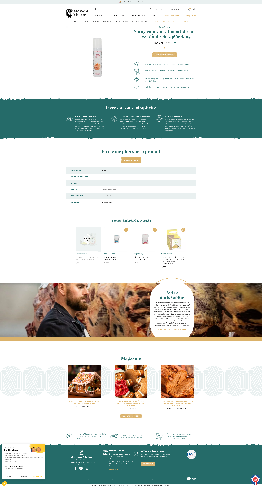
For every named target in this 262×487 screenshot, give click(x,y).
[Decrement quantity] (146, 48)
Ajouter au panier (164, 55)
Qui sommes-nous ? (94, 479)
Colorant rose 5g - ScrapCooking (141, 258)
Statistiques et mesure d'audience (15, 468)
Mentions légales (110, 479)
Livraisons (161, 479)
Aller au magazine (131, 416)
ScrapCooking (164, 27)
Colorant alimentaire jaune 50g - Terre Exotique (88, 258)
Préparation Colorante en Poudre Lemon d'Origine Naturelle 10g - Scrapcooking (173, 260)
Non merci (9, 476)
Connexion (174, 9)
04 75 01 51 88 (114, 458)
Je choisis (23, 476)
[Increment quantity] (183, 48)
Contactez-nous (115, 469)
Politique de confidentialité (137, 479)
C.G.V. (122, 479)
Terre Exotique (81, 254)
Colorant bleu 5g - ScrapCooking (112, 258)
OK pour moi (37, 476)
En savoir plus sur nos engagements (172, 329)
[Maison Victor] (80, 12)
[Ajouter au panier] (126, 230)
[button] (4, 483)
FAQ (151, 479)
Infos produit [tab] (131, 160)
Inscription (148, 464)
